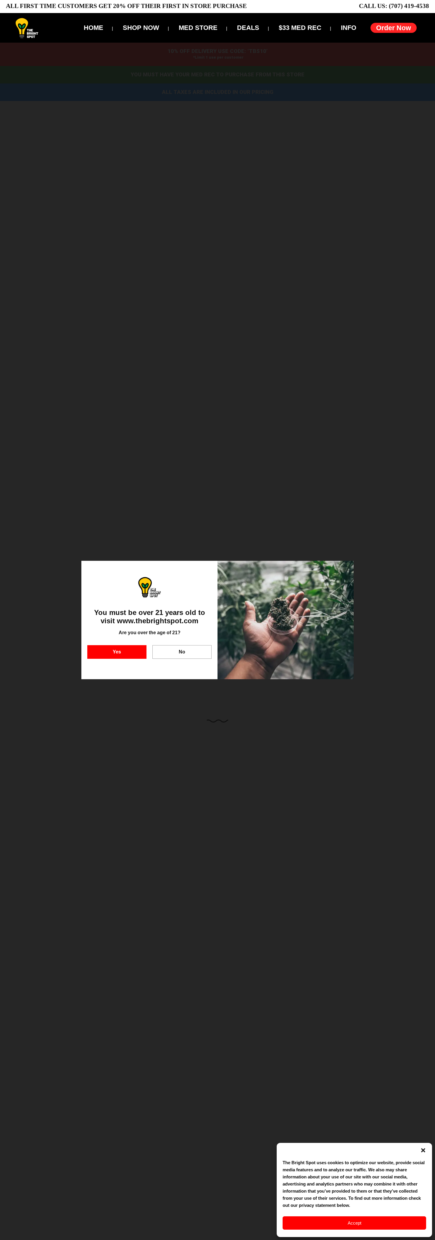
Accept (354, 1222)
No (182, 651)
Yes (117, 651)
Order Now (393, 28)
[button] (423, 1150)
